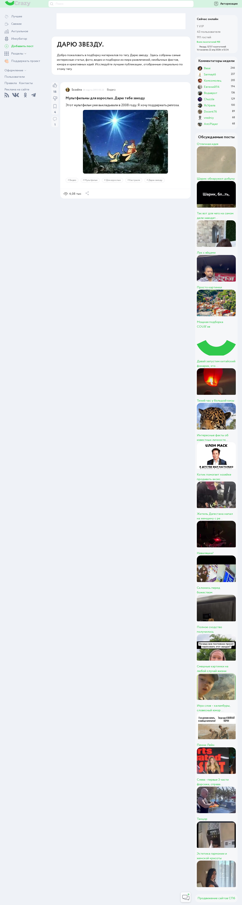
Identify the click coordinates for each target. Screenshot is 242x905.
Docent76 (226, 459)
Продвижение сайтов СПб (216, 898)
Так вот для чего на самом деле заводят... (215, 215)
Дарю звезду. (155, 180)
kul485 (221, 385)
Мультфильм (91, 180)
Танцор (202, 819)
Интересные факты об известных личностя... (212, 437)
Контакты (26, 83)
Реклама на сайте (16, 89)
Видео (111, 89)
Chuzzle (223, 420)
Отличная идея (207, 144)
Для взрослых (113, 180)
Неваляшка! (205, 553)
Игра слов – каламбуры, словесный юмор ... (213, 708)
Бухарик (224, 764)
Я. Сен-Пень (231, 803)
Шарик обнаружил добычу (216, 178)
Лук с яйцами (206, 252)
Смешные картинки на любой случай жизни (212, 668)
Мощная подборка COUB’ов (210, 324)
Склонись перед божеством (208, 590)
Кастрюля (134, 180)
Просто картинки (209, 287)
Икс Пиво (226, 538)
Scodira (77, 89)
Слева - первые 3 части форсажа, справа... (213, 782)
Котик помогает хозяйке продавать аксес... (214, 477)
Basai (217, 163)
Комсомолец (233, 307)
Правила (10, 83)
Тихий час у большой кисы (215, 400)
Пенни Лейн (205, 745)
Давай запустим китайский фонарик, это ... (216, 363)
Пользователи (14, 77)
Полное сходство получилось (209, 629)
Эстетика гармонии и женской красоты (212, 856)
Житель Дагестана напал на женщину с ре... (215, 516)
